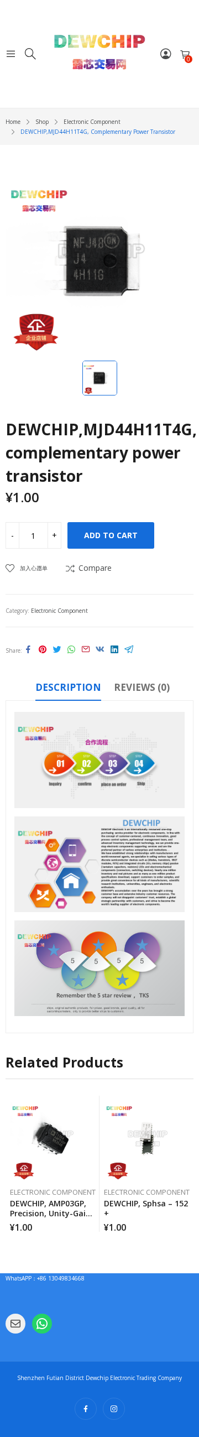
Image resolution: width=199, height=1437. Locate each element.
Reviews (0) (142, 687)
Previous (14, 1164)
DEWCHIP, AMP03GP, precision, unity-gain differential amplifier (50, 1213)
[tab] (68, 689)
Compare (95, 568)
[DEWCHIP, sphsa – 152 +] (147, 1138)
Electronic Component (59, 611)
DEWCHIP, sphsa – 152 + (146, 1208)
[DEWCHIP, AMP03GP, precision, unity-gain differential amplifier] (53, 1138)
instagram (114, 1409)
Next (185, 1164)
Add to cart (111, 535)
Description (68, 687)
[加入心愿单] (93, 1106)
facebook (86, 1409)
